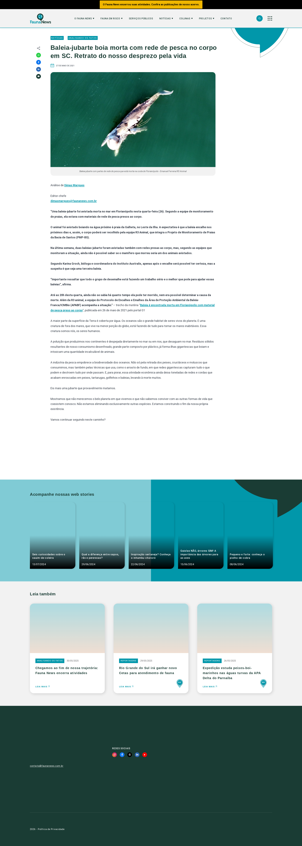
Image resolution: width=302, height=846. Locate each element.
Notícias (165, 18)
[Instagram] (114, 754)
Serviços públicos (141, 18)
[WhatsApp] (38, 55)
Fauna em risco (110, 18)
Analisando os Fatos (82, 38)
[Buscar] (259, 18)
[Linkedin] (38, 69)
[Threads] (129, 754)
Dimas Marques (74, 185)
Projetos (205, 18)
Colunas (184, 18)
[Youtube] (144, 754)
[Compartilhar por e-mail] (38, 76)
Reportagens (128, 660)
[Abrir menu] (270, 18)
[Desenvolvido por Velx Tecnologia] (254, 829)
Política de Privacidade (51, 829)
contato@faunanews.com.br (46, 766)
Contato (226, 18)
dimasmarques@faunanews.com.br (73, 201)
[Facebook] (38, 62)
